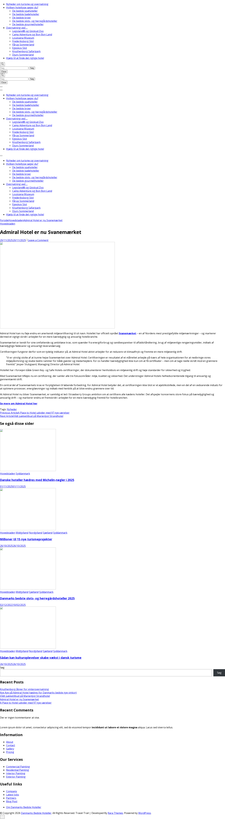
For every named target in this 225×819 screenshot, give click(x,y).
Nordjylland (35, 532)
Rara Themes (115, 813)
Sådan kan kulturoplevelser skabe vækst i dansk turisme (40, 658)
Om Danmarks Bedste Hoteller (23, 807)
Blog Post (11, 801)
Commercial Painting (18, 766)
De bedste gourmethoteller (28, 24)
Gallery (10, 748)
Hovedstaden (7, 223)
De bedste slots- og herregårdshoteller (34, 21)
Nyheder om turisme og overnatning (27, 4)
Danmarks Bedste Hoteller (36, 813)
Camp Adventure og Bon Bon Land (32, 34)
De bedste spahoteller (25, 11)
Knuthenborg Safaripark (26, 51)
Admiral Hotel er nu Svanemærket (19, 699)
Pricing (10, 752)
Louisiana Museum (23, 38)
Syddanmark (23, 473)
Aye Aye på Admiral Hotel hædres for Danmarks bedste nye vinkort (38, 692)
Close (3, 71)
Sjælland (47, 532)
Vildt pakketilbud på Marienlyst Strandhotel (25, 696)
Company (11, 791)
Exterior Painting (16, 776)
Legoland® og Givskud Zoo (28, 31)
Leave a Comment (38, 240)
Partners (11, 798)
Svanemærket (127, 333)
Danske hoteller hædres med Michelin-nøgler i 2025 (37, 480)
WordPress (144, 813)
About (9, 742)
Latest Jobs (12, 794)
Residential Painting (17, 770)
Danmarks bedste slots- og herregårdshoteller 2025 (37, 598)
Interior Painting (15, 773)
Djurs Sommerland (23, 54)
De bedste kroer (21, 17)
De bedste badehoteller (25, 14)
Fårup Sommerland (23, 44)
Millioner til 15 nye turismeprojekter (26, 539)
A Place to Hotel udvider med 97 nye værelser (26, 702)
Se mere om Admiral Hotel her (18, 403)
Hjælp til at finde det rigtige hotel (25, 58)
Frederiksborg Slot (23, 41)
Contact (10, 745)
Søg (2, 667)
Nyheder (12, 409)
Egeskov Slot (19, 48)
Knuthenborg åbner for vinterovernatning (24, 689)
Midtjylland (22, 532)
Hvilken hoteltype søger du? (22, 7)
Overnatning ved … (17, 27)
